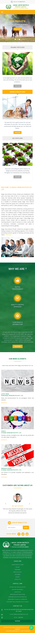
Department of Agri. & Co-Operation (17, 599)
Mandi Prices (17, 592)
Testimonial (17, 569)
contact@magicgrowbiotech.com (19, 614)
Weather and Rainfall (17, 589)
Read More (18, 30)
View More (17, 86)
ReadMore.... (4, 402)
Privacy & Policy (17, 572)
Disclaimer (17, 574)
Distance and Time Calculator (17, 587)
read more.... (9, 235)
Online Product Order (17, 564)
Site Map (17, 577)
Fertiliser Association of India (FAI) (17, 597)
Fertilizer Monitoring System (17, 594)
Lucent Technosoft (25, 631)
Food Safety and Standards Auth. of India (17, 601)
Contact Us (17, 579)
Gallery (18, 567)
